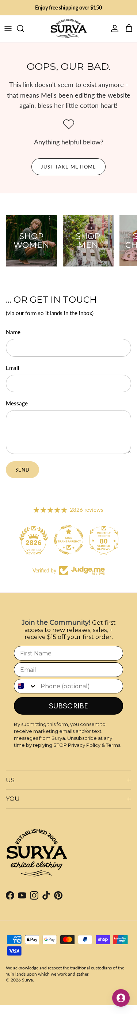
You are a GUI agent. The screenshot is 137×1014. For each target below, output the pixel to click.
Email (12, 367)
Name (13, 332)
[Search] (24, 28)
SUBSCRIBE (68, 706)
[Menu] (8, 28)
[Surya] (68, 28)
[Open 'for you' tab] (121, 998)
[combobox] (25, 686)
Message (17, 403)
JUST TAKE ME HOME (68, 167)
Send (22, 470)
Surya (27, 980)
